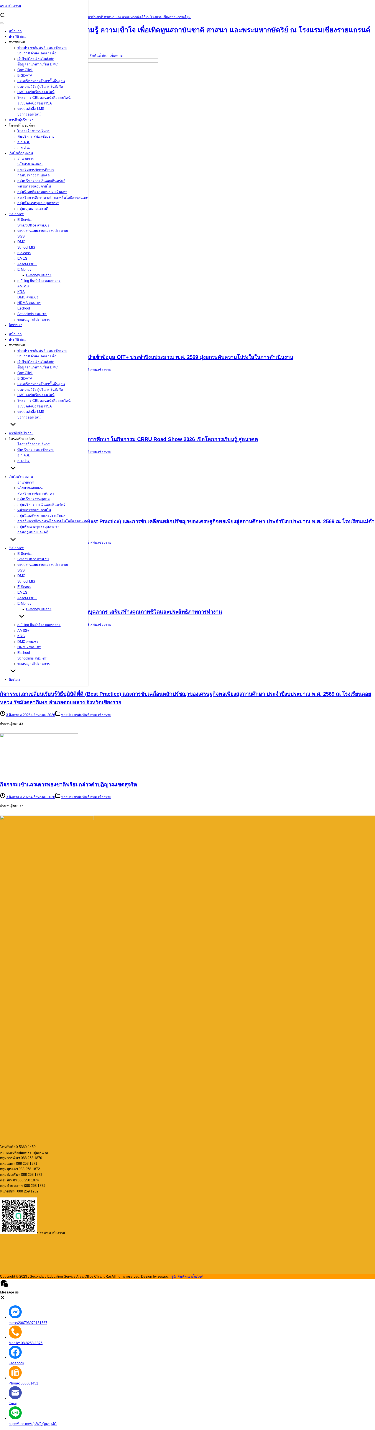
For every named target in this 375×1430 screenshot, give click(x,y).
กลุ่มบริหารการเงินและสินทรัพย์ (41, 181)
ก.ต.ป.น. (23, 147)
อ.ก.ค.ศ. (23, 142)
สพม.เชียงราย (10, 6)
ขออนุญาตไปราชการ (33, 319)
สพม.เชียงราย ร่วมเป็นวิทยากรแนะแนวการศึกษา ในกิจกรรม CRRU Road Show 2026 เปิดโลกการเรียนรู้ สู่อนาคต (129, 439)
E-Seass (24, 253)
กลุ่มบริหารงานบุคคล (33, 175)
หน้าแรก (15, 31)
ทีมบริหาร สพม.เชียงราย (35, 136)
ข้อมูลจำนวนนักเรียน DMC (37, 64)
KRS (21, 292)
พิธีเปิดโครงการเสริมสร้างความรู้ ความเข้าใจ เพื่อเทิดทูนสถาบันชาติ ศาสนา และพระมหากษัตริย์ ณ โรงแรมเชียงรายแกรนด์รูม (95, 17)
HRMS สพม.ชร (29, 303)
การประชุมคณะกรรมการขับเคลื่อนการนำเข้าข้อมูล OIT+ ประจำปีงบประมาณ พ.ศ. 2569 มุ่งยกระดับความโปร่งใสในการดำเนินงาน (146, 357)
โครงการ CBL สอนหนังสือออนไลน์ (44, 97)
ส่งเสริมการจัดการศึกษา (35, 170)
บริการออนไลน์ (29, 114)
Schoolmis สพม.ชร (32, 314)
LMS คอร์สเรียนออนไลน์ (35, 92)
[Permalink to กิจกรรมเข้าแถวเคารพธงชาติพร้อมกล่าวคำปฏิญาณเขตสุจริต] (39, 773)
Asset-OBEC (27, 264)
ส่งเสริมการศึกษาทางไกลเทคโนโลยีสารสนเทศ (52, 197)
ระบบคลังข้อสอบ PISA (34, 103)
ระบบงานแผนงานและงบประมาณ (42, 231)
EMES (22, 258)
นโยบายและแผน (30, 164)
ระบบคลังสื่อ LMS (30, 109)
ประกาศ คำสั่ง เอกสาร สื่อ (36, 53)
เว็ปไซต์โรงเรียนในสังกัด (35, 59)
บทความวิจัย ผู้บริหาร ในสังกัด (40, 86)
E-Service (16, 214)
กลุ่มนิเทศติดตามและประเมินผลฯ (42, 192)
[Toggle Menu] (1, 23)
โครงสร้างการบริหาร (33, 131)
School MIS (26, 247)
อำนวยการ (25, 158)
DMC (21, 242)
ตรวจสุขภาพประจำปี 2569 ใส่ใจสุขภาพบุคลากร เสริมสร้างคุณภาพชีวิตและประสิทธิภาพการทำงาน (111, 612)
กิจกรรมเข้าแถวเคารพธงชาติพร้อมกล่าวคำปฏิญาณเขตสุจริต (68, 784)
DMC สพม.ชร (27, 297)
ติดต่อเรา (15, 325)
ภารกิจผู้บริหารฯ (21, 120)
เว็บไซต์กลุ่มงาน (21, 153)
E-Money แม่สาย (38, 275)
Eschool (23, 308)
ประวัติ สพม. (18, 36)
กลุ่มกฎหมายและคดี (32, 208)
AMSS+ (23, 286)
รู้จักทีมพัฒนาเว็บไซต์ (187, 1276)
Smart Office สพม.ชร (33, 225)
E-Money (24, 269)
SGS (21, 236)
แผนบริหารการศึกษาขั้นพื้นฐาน (41, 81)
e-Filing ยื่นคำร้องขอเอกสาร (39, 281)
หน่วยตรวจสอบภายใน (34, 186)
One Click (25, 70)
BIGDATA (24, 75)
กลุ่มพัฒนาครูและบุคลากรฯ (38, 203)
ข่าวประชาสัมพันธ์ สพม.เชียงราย (42, 48)
